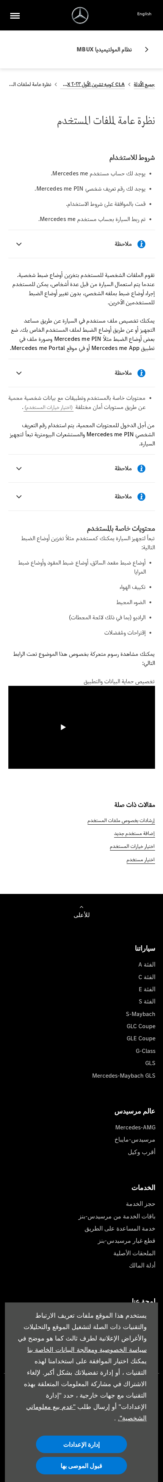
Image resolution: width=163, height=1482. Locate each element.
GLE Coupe (141, 1038)
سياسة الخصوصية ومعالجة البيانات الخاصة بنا (87, 1349)
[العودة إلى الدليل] (143, 49)
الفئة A (146, 964)
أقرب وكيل (141, 1152)
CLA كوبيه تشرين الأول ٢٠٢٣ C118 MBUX (92, 84)
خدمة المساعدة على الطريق (120, 1228)
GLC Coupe (141, 1026)
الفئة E (147, 989)
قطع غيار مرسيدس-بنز (126, 1241)
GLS (150, 1063)
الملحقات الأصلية (134, 1253)
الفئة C (146, 977)
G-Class (145, 1051)
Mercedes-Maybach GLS (123, 1076)
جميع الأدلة (144, 84)
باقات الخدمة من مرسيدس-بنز (116, 1216)
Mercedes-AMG (135, 1127)
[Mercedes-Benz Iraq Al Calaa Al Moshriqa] (80, 15)
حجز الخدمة (140, 1204)
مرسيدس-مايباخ (134, 1139)
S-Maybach (140, 1014)
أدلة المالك (142, 1265)
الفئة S (147, 1001)
